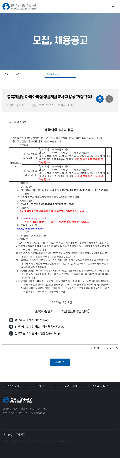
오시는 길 (7, 434)
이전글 (98, 348)
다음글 (110, 348)
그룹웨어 (20, 434)
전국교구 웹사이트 (71, 386)
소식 (18, 73)
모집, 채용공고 (53, 73)
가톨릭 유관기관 (100, 386)
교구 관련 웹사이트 (11, 386)
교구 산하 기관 (39, 386)
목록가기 (60, 362)
